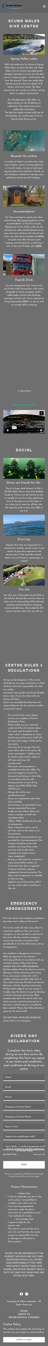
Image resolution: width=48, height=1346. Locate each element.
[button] (44, 6)
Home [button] (24, 1311)
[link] (12, 6)
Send (24, 1165)
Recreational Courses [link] (24, 1317)
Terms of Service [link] (29, 1176)
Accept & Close (24, 1339)
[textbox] (24, 1077)
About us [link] (24, 1314)
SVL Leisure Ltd (25, 220)
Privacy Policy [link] (14, 1176)
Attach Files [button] (11, 1154)
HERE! (38, 246)
